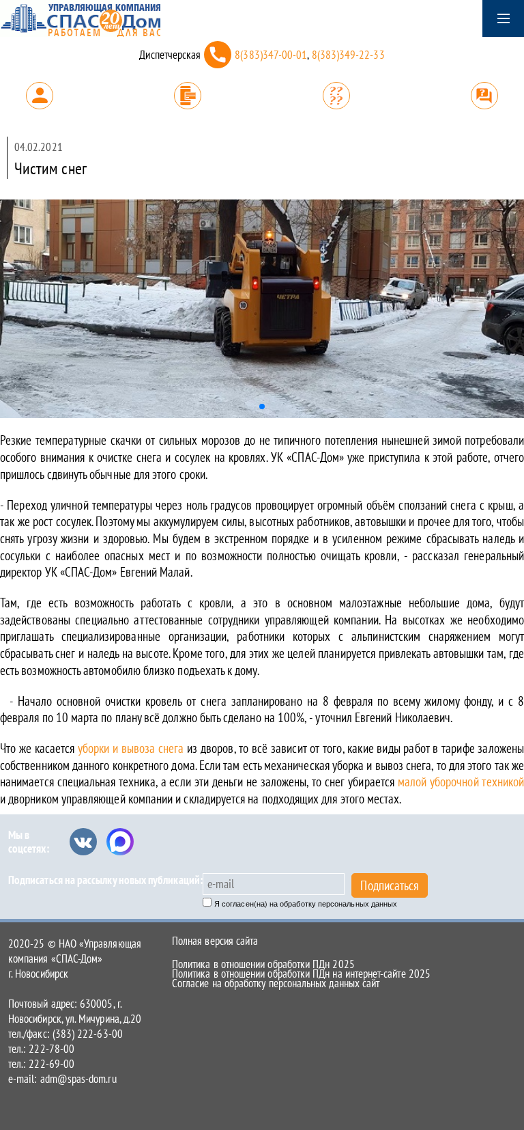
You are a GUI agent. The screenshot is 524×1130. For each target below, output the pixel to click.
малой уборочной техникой (461, 781)
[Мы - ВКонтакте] (83, 841)
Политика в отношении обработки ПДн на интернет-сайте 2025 (301, 973)
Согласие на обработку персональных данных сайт (275, 983)
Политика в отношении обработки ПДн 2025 (263, 963)
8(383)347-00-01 (271, 54)
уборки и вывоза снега (131, 748)
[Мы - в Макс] (120, 841)
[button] (262, 406)
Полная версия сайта (215, 940)
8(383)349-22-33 (348, 54)
